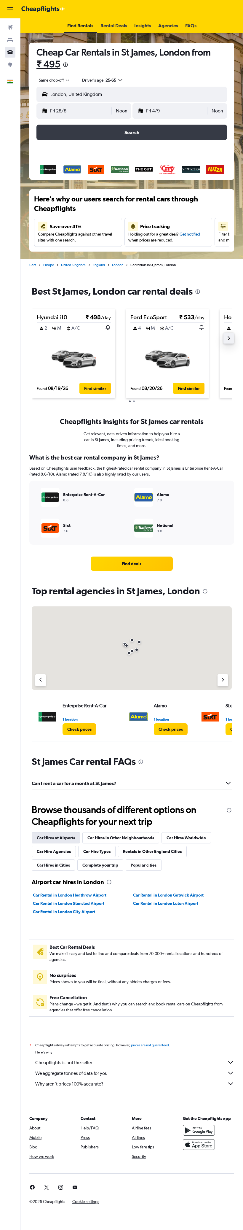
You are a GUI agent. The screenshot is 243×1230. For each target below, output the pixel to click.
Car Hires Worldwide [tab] (186, 837)
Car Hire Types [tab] (97, 851)
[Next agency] (223, 680)
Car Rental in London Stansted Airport (68, 903)
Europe (48, 265)
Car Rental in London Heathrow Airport (69, 895)
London (117, 265)
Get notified (190, 234)
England (99, 265)
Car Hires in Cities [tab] (53, 865)
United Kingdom (73, 265)
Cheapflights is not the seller (63, 1062)
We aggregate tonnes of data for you (71, 1073)
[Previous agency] (40, 680)
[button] (10, 9)
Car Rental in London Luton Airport (165, 903)
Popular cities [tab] (143, 865)
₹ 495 (48, 63)
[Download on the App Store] (199, 1144)
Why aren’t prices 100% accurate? (69, 1084)
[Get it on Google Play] (199, 1130)
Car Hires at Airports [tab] (56, 837)
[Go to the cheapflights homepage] (43, 9)
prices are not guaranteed (150, 1045)
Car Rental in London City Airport (64, 911)
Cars (32, 265)
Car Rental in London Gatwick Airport (168, 895)
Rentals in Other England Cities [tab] (152, 851)
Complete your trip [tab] (100, 865)
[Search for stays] (10, 40)
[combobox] (54, 80)
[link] (131, 564)
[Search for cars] (10, 52)
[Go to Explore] (10, 65)
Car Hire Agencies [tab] (54, 851)
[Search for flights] (10, 27)
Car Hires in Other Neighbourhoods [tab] (120, 837)
